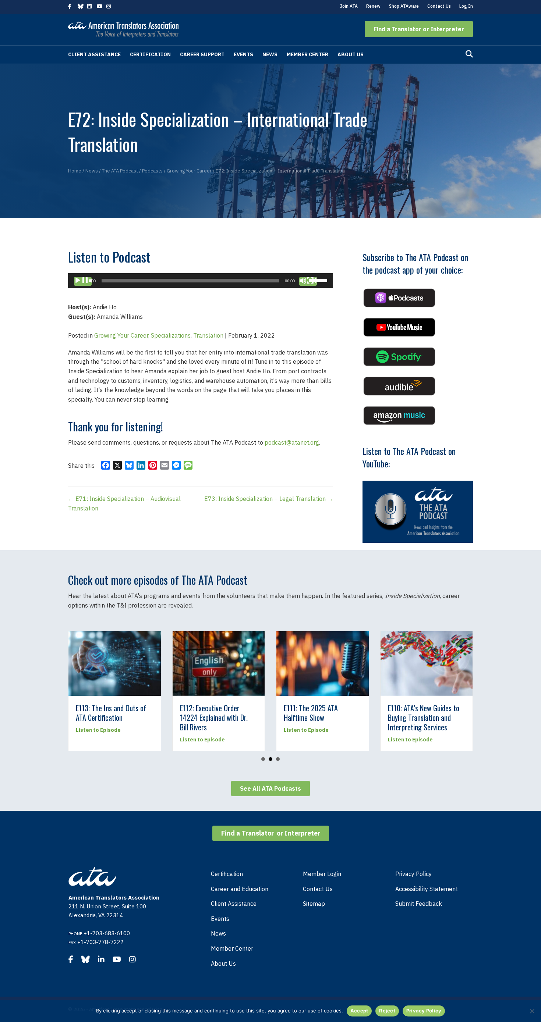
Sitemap (314, 903)
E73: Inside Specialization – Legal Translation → (268, 498)
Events (243, 54)
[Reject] (531, 1011)
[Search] (469, 54)
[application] (200, 280)
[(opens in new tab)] (399, 297)
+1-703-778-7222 (100, 942)
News (269, 54)
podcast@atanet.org (292, 442)
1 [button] (263, 759)
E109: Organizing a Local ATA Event (355, 712)
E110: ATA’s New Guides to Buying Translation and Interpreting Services (253, 717)
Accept (359, 1011)
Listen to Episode (136, 730)
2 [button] (270, 759)
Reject (387, 1011)
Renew (373, 6)
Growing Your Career (121, 335)
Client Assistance (94, 54)
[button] (419, 29)
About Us (350, 54)
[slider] (319, 279)
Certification (150, 54)
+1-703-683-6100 (107, 933)
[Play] (83, 281)
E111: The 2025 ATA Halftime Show (141, 712)
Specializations (171, 335)
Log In (466, 6)
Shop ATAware (404, 6)
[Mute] (308, 281)
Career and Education (239, 889)
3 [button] (278, 759)
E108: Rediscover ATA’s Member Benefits (456, 712)
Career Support (202, 54)
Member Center (307, 54)
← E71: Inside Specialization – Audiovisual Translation (124, 503)
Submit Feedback (418, 903)
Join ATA (349, 6)
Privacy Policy (413, 873)
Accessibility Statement (426, 889)
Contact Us (439, 6)
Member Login (322, 873)
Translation (208, 335)
